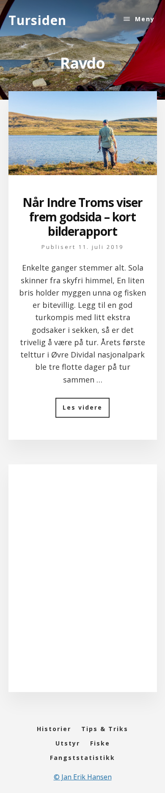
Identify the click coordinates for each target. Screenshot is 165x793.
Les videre (86, 410)
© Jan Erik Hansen (83, 777)
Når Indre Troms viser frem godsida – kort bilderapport (82, 216)
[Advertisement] (82, 586)
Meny (145, 19)
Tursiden (37, 20)
